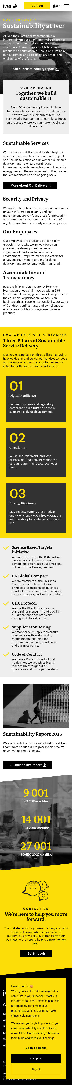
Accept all (36, 1058)
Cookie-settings (36, 1047)
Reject (36, 1069)
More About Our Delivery (29, 185)
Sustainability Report (26, 765)
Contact (37, 6)
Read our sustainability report (32, 69)
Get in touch (36, 953)
